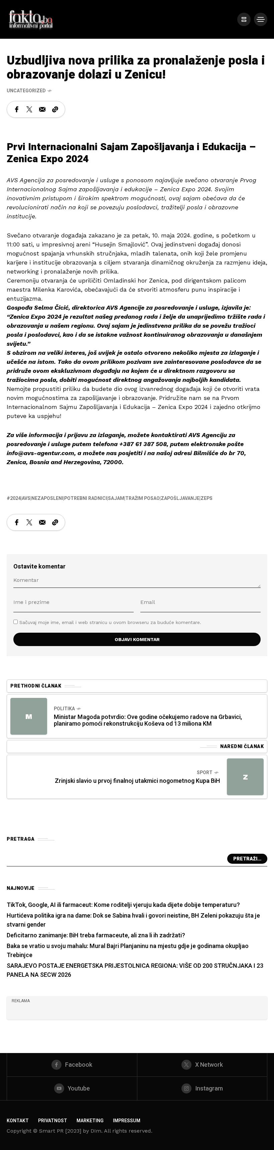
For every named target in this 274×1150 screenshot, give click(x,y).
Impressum (126, 1120)
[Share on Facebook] (16, 109)
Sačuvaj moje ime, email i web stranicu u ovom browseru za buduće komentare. (110, 622)
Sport (205, 772)
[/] (244, 19)
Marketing (90, 1120)
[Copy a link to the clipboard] (55, 109)
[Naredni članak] (245, 776)
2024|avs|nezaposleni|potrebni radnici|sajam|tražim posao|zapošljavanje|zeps (111, 498)
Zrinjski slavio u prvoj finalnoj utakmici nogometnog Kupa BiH (137, 781)
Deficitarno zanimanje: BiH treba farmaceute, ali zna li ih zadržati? (96, 935)
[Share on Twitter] (29, 109)
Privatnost (52, 1120)
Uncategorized (26, 90)
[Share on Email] (42, 109)
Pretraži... (247, 858)
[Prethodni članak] (28, 716)
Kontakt (18, 1120)
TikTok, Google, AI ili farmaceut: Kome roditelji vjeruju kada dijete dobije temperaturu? (123, 905)
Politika (64, 708)
